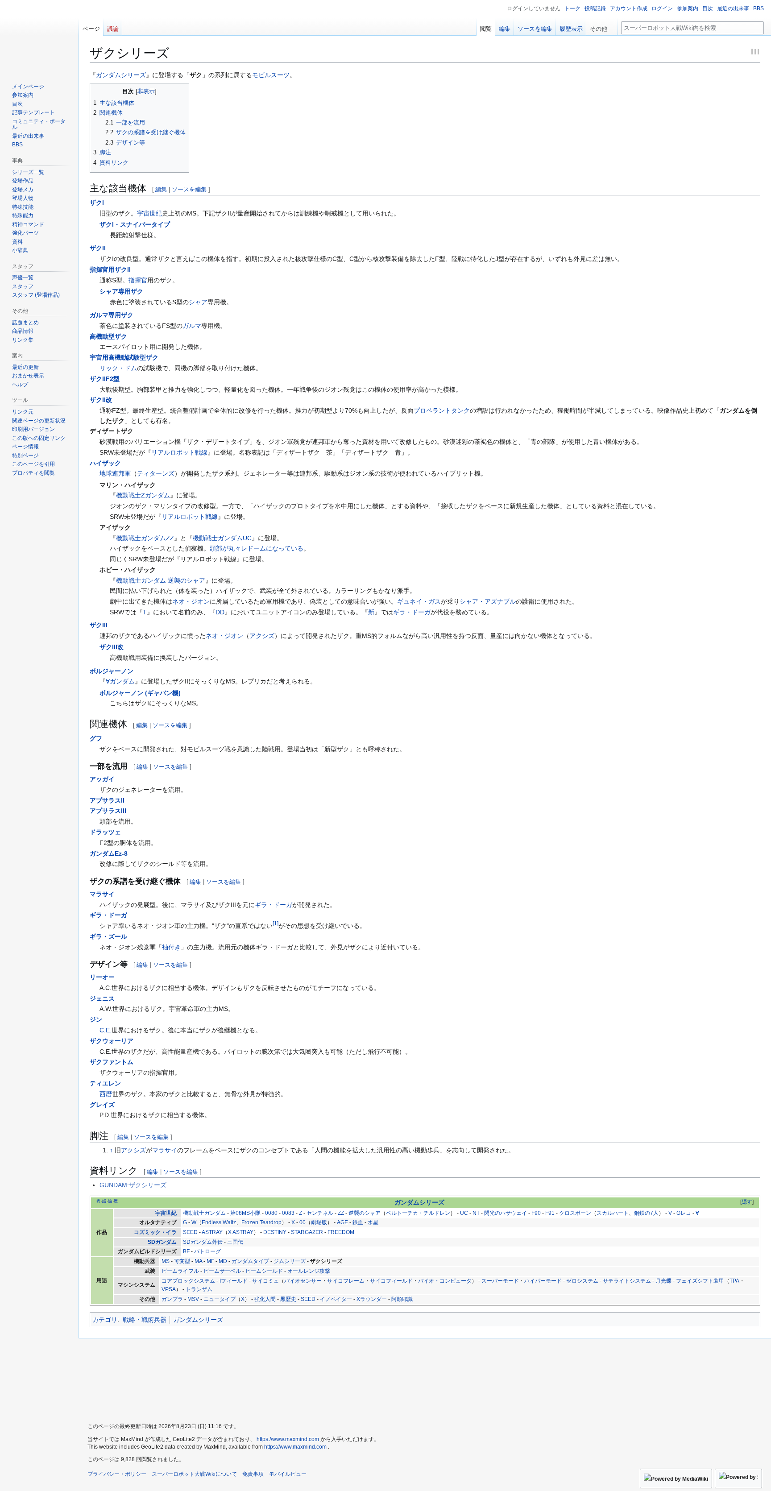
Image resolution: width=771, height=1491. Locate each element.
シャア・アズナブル (488, 601)
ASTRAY (212, 1232)
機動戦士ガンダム (204, 1213)
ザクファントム (111, 1061)
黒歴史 (288, 1299)
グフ (96, 738)
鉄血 (357, 1222)
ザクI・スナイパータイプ (134, 224)
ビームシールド (264, 1271)
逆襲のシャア (364, 1213)
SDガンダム (162, 1242)
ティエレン (105, 1083)
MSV (193, 1299)
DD (220, 612)
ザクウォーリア (111, 1040)
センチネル (320, 1213)
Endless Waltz (219, 1222)
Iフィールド (234, 1281)
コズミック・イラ (155, 1232)
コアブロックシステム (188, 1281)
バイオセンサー (303, 1281)
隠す (747, 1202)
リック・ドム (118, 368)
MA (198, 1261)
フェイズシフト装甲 (700, 1281)
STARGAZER (307, 1232)
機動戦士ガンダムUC (222, 538)
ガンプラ (172, 1299)
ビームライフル (180, 1271)
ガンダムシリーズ (121, 75)
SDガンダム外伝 (203, 1242)
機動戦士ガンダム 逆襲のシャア (160, 580)
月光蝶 (663, 1281)
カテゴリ (104, 1319)
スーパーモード (500, 1281)
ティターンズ (155, 473)
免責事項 (253, 1474)
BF (186, 1251)
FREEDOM (340, 1232)
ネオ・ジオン (191, 601)
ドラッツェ (105, 832)
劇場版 (319, 1222)
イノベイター (336, 1299)
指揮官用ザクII (110, 269)
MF (210, 1261)
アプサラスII (107, 800)
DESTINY (274, 1232)
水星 (373, 1222)
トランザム (199, 1289)
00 (302, 1222)
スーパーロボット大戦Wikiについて (194, 1474)
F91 (550, 1213)
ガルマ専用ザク (111, 315)
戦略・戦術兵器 (144, 1319)
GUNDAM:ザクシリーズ (132, 1185)
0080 (271, 1213)
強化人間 (265, 1299)
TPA (734, 1281)
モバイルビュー (288, 1474)
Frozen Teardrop (261, 1222)
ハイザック (105, 463)
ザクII (98, 248)
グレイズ (102, 1104)
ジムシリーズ (290, 1261)
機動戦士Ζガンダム (143, 495)
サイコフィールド (391, 1281)
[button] (602, 27)
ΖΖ (341, 1213)
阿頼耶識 (402, 1299)
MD (223, 1261)
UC (464, 1213)
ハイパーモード (543, 1281)
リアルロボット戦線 (179, 452)
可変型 (182, 1261)
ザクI (97, 202)
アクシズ (261, 635)
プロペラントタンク (442, 410)
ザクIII (99, 625)
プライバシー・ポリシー (116, 1474)
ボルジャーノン (111, 671)
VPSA (169, 1289)
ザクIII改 (111, 646)
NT (476, 1213)
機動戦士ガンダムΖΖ (145, 538)
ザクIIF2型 (105, 378)
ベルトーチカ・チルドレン (418, 1213)
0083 (288, 1213)
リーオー (102, 977)
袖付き (171, 947)
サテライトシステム (627, 1281)
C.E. (105, 1030)
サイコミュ (265, 1281)
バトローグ (207, 1251)
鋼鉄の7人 (646, 1213)
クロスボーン (575, 1213)
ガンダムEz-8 (109, 853)
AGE (342, 1222)
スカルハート (613, 1213)
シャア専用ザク (121, 291)
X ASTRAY (240, 1232)
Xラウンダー (371, 1299)
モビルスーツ (271, 75)
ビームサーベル (222, 1271)
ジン (96, 1019)
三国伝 (235, 1242)
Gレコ (683, 1213)
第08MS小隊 (245, 1213)
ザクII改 (101, 399)
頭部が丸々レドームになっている (256, 548)
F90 (536, 1213)
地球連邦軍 (115, 473)
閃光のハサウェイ (505, 1213)
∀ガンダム (120, 681)
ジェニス (102, 998)
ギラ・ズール (108, 936)
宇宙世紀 (149, 213)
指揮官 (137, 280)
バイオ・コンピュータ (445, 1281)
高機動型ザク (108, 336)
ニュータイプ (219, 1299)
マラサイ (102, 894)
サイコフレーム (346, 1281)
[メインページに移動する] (39, 35)
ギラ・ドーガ (412, 612)
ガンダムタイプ (250, 1261)
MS (166, 1261)
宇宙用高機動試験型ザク (124, 357)
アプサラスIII (108, 810)
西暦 (105, 1094)
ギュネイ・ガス (419, 601)
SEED (190, 1232)
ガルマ (191, 325)
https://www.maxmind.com (288, 1439)
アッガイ (102, 779)
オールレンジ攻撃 (308, 1271)
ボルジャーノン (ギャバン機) (140, 692)
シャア (198, 302)
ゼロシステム (582, 1281)
